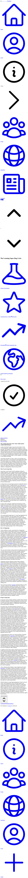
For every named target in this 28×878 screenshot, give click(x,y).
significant (25, 537)
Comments (3, 703)
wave (23, 485)
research (23, 579)
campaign (13, 584)
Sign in (9, 705)
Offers (6, 703)
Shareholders (10, 703)
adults (2, 499)
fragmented (10, 543)
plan (16, 609)
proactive (13, 635)
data (4, 507)
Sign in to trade (4, 441)
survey (2, 563)
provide (15, 660)
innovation (3, 668)
